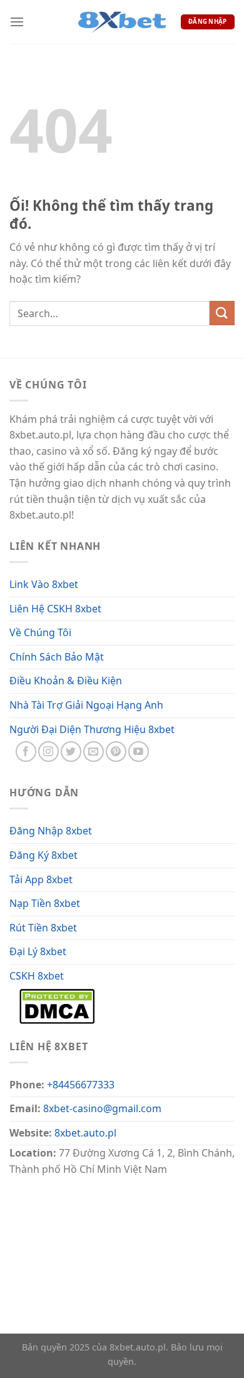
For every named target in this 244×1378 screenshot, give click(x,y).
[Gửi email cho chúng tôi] (93, 751)
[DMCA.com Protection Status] (56, 1004)
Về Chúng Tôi (40, 632)
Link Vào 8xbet (43, 584)
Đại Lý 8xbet (37, 951)
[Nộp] (222, 313)
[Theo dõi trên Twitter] (71, 751)
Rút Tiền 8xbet (43, 928)
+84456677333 (80, 1085)
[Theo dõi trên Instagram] (48, 751)
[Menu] (16, 21)
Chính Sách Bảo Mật (56, 657)
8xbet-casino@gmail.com (102, 1108)
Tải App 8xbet (41, 879)
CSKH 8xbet (36, 976)
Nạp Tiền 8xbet (44, 903)
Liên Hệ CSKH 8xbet (55, 609)
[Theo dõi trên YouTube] (138, 751)
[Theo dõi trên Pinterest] (116, 751)
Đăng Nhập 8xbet (50, 831)
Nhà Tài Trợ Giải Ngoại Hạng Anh (86, 705)
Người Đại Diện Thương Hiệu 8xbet (92, 729)
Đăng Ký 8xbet (43, 855)
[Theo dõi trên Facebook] (26, 751)
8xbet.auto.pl (85, 1133)
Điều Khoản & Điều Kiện (65, 680)
